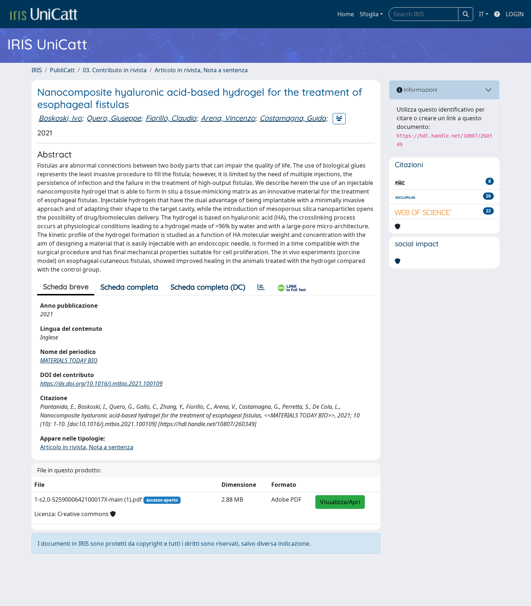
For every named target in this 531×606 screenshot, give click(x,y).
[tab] (261, 287)
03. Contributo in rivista (115, 70)
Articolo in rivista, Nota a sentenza (201, 70)
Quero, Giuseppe (113, 117)
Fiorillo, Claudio (171, 117)
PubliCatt (62, 70)
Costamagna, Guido (293, 117)
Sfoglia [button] (369, 14)
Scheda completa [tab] (129, 286)
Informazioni (419, 89)
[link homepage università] (43, 14)
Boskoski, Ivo (60, 117)
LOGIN (515, 14)
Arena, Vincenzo (228, 117)
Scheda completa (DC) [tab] (207, 286)
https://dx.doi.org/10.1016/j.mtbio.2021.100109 (101, 384)
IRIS (36, 70)
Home (345, 14)
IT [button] (481, 14)
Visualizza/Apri (340, 502)
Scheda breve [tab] (65, 286)
